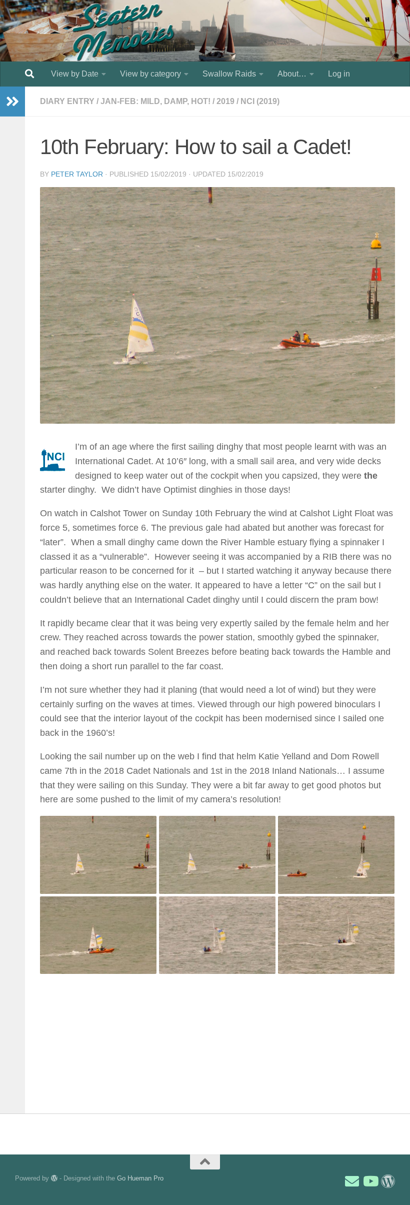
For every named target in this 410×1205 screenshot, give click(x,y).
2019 (225, 101)
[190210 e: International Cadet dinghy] (217, 935)
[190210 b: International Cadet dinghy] (217, 854)
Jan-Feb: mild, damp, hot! (155, 101)
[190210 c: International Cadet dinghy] (336, 854)
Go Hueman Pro (140, 1178)
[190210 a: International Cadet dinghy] (98, 854)
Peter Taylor (77, 174)
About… (292, 74)
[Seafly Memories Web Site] (388, 1181)
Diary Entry (67, 101)
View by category (150, 74)
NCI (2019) (260, 101)
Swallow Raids (229, 74)
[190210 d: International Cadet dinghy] (98, 935)
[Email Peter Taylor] (352, 1181)
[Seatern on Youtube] (370, 1181)
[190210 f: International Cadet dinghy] (336, 935)
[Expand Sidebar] (12, 102)
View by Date (74, 74)
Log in (339, 74)
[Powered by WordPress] (54, 1178)
